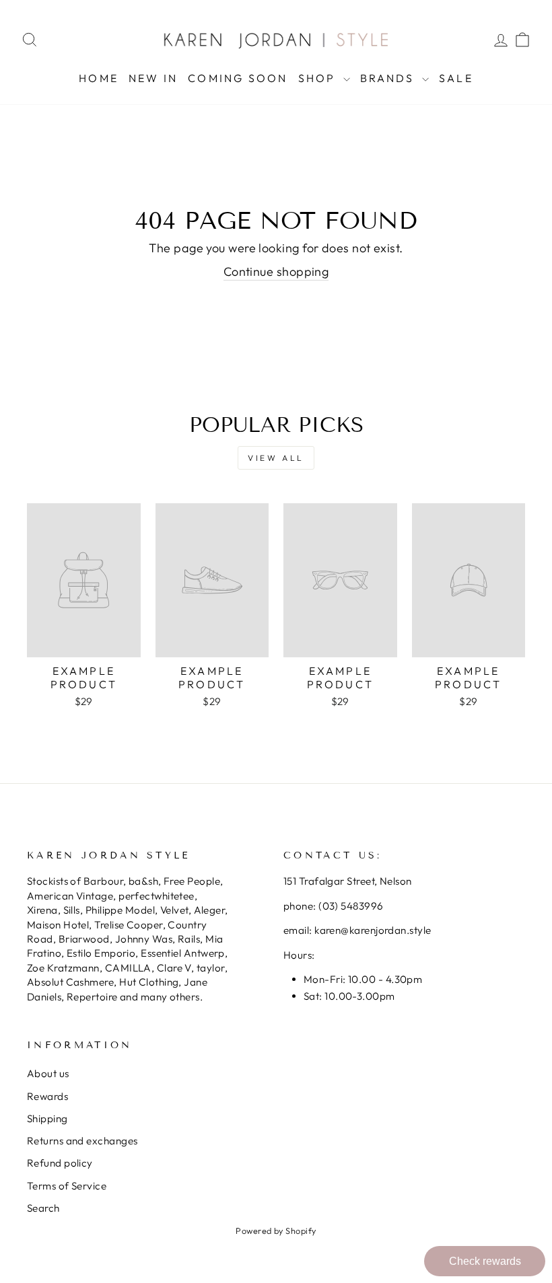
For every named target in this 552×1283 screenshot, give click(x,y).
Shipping (47, 1118)
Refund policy (60, 1163)
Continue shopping (276, 271)
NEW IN (153, 78)
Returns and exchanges (82, 1140)
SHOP (319, 78)
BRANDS (389, 78)
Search (43, 1208)
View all (276, 458)
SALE (456, 78)
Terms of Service (66, 1185)
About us (48, 1073)
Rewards (47, 1096)
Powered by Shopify (276, 1230)
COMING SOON (237, 78)
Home (98, 78)
